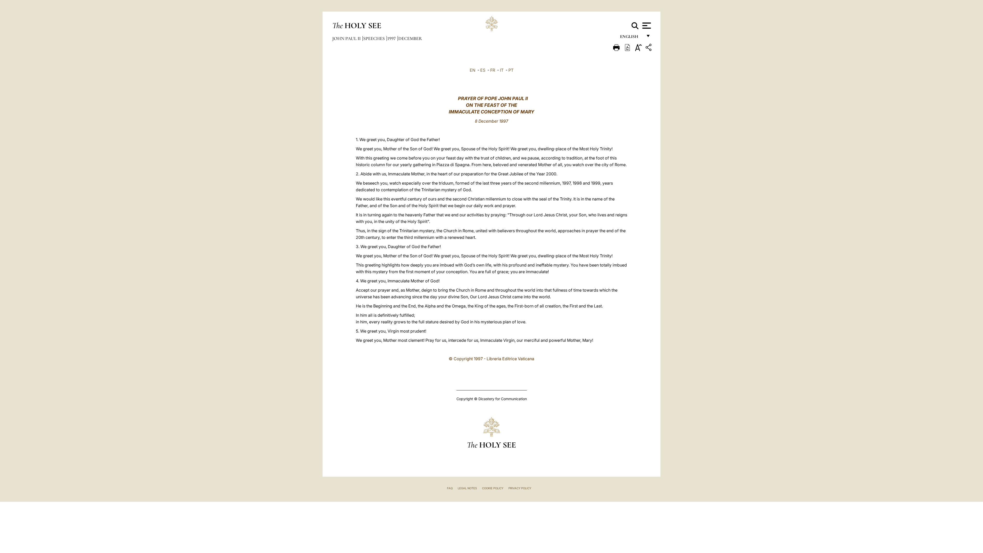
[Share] (649, 48)
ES (482, 70)
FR (492, 70)
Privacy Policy (519, 488)
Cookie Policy (492, 488)
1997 (392, 38)
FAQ (450, 488)
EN (472, 70)
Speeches (374, 38)
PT (511, 70)
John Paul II (347, 38)
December (410, 38)
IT (502, 70)
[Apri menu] (646, 25)
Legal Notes (467, 488)
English (631, 38)
